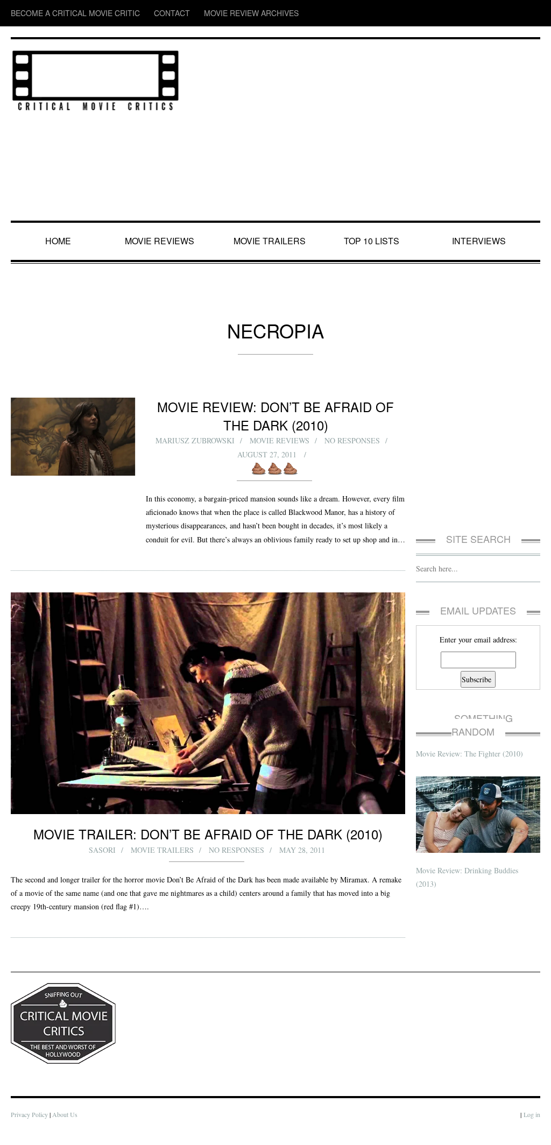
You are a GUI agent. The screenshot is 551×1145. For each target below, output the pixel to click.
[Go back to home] (95, 78)
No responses (352, 440)
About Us (67, 1128)
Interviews (481, 241)
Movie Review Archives (199, 13)
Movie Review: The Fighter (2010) (471, 739)
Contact (136, 13)
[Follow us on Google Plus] (513, 13)
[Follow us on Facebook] (469, 13)
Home (59, 241)
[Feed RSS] (449, 13)
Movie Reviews (161, 241)
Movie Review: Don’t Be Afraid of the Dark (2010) (275, 415)
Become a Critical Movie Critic (60, 13)
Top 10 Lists (373, 241)
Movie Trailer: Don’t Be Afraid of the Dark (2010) (208, 847)
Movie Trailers (270, 241)
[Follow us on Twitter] (490, 13)
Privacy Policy (30, 1128)
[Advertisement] (365, 130)
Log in (531, 1128)
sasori (102, 863)
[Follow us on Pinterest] (532, 13)
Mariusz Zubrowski (194, 440)
